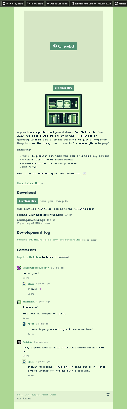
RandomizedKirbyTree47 (36, 268)
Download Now (63, 88)
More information (28, 183)
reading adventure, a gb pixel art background (49, 240)
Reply (26, 278)
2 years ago (58, 268)
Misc (19, 398)
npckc (31, 284)
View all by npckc (32, 394)
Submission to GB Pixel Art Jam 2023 (93, 3)
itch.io (20, 394)
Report (45, 394)
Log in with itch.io (29, 257)
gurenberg (29, 302)
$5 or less (27, 398)
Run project (66, 46)
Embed (53, 394)
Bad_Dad (27, 342)
